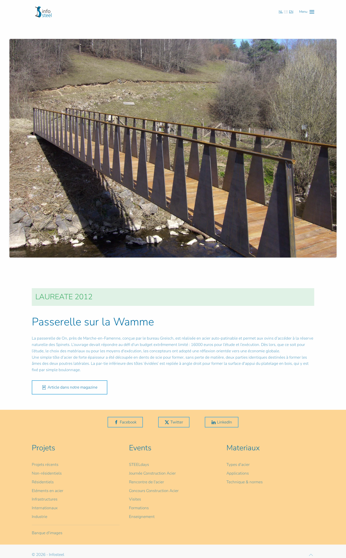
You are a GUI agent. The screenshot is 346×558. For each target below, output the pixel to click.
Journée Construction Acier (152, 473)
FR (286, 11)
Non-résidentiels (47, 473)
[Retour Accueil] (43, 12)
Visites (135, 499)
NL (281, 11)
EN (291, 11)
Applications (237, 473)
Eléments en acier (47, 490)
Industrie (39, 516)
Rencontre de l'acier (146, 482)
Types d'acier (238, 464)
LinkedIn (224, 422)
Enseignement (142, 516)
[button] (306, 11)
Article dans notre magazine (72, 387)
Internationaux (45, 508)
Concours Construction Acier (154, 490)
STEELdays (139, 464)
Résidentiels (43, 482)
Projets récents (45, 464)
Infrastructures (44, 499)
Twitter (176, 422)
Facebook (128, 422)
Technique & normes (244, 482)
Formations (139, 508)
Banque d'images (47, 533)
